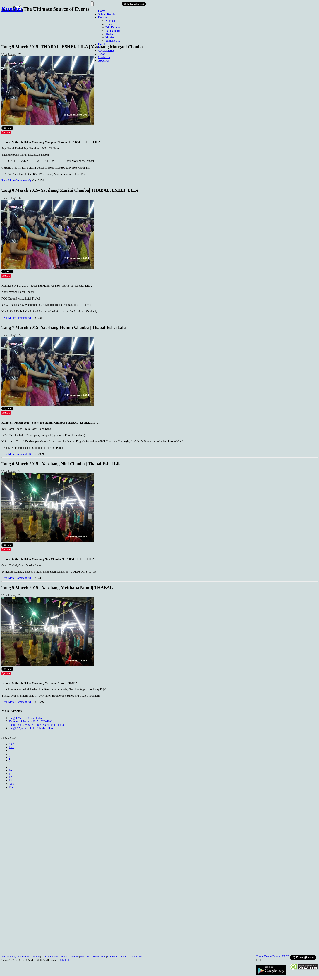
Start (11, 743)
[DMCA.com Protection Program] (304, 968)
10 (10, 770)
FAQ (89, 956)
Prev (11, 747)
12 (10, 777)
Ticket (101, 54)
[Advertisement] (68, 26)
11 (10, 773)
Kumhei (102, 17)
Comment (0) (23, 180)
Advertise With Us (70, 956)
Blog (82, 956)
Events (102, 44)
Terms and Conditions (29, 956)
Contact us (104, 57)
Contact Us (136, 956)
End (11, 787)
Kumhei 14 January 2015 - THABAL (31, 721)
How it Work (99, 956)
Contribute (112, 956)
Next (12, 783)
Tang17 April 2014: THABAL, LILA (31, 728)
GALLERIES (106, 50)
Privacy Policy (8, 956)
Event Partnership (50, 956)
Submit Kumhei (107, 14)
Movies (109, 37)
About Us (103, 60)
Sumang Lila (112, 40)
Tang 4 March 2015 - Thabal (25, 718)
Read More (8, 180)
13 (10, 780)
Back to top (64, 959)
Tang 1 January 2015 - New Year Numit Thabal (36, 724)
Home (101, 10)
